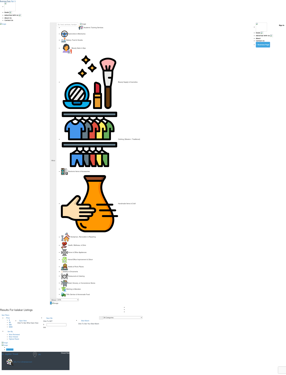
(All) (39, 354)
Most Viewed (13, 337)
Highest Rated (14, 339)
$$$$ (11, 327)
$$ (10, 322)
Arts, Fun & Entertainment (23, 362)
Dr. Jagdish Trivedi (10, 353)
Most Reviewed (14, 334)
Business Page (5, 1)
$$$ (10, 324)
